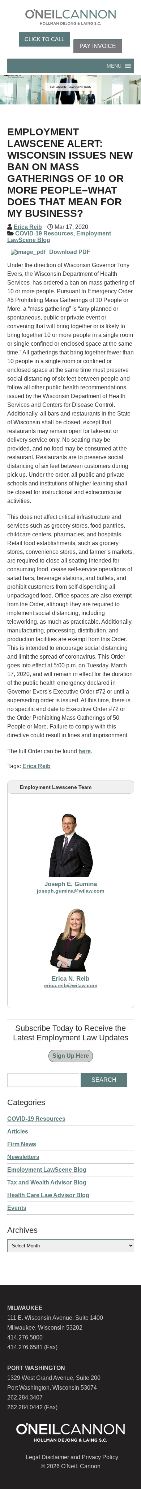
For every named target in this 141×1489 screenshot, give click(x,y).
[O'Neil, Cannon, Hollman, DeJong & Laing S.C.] (70, 23)
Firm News (21, 1144)
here (84, 751)
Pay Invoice (98, 46)
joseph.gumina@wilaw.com (70, 891)
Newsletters (23, 1157)
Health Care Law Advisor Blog (48, 1195)
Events (16, 1208)
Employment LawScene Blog (46, 1170)
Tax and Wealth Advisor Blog (46, 1182)
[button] (114, 66)
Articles (17, 1131)
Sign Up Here (70, 1056)
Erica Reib (28, 227)
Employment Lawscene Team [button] (55, 787)
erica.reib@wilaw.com (70, 985)
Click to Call (44, 39)
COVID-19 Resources (44, 233)
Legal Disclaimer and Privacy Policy (72, 1457)
